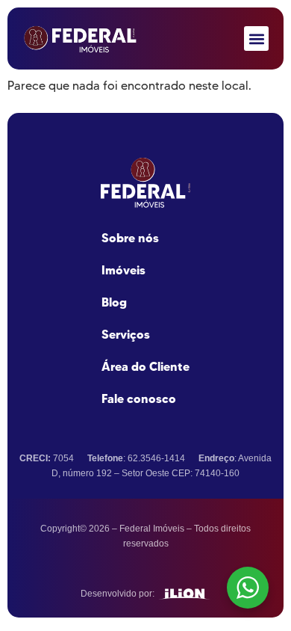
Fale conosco (138, 398)
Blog (114, 302)
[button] (256, 38)
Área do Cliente (145, 366)
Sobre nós (130, 237)
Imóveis (123, 269)
